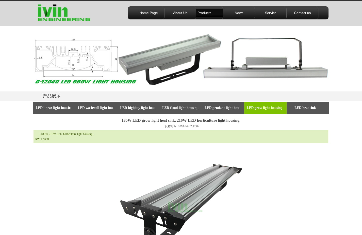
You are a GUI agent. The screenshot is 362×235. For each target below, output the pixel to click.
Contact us (302, 13)
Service (271, 13)
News (239, 13)
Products (204, 13)
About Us (180, 13)
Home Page (148, 13)
